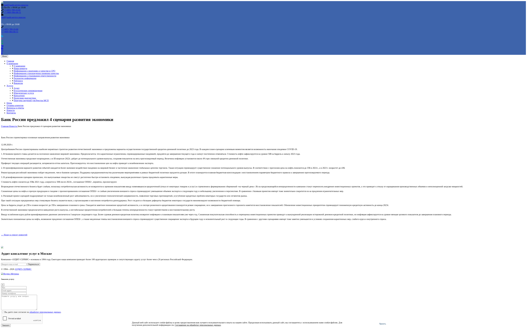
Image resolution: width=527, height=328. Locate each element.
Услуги (10, 86)
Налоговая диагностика (25, 98)
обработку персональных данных (45, 312)
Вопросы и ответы (15, 108)
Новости (11, 110)
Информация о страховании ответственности (35, 76)
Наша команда (20, 68)
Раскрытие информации (25, 78)
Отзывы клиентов (15, 105)
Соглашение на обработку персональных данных (198, 325)
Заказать (6, 325)
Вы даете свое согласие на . (32, 312)
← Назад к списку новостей (14, 235)
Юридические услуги (24, 93)
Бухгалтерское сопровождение (28, 90)
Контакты (11, 113)
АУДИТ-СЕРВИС (23, 269)
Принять (382, 324)
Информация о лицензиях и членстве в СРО (34, 71)
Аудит (16, 88)
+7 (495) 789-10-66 (11, 10)
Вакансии (18, 83)
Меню (4, 56)
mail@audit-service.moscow (16, 5)
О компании (12, 63)
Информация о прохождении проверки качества (36, 73)
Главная (10, 61)
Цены (9, 103)
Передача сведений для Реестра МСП (31, 100)
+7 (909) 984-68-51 (12, 12)
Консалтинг (19, 95)
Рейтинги (18, 81)
